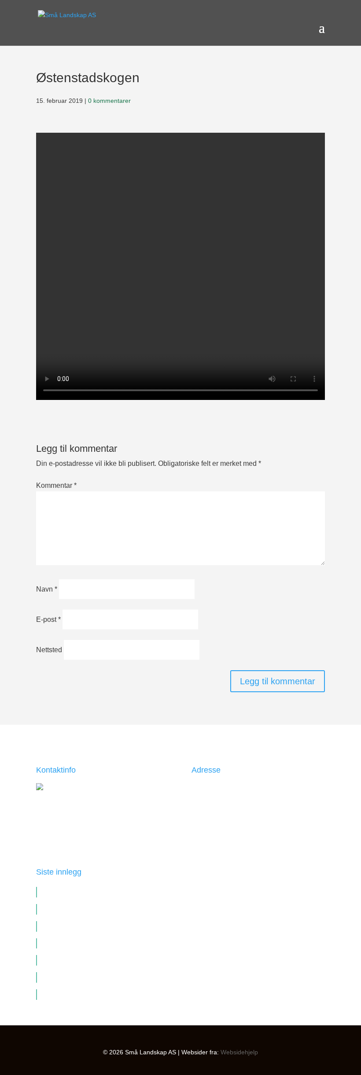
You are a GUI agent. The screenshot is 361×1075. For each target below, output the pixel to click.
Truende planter (65, 908)
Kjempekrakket (63, 959)
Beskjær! (54, 977)
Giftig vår (55, 994)
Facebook (206, 828)
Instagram (206, 851)
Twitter (202, 840)
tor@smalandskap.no (84, 824)
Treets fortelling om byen (79, 891)
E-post (48, 619)
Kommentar (56, 485)
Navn (46, 589)
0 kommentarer (109, 100)
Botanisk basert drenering (80, 926)
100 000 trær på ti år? (72, 943)
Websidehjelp (239, 1052)
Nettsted (49, 650)
